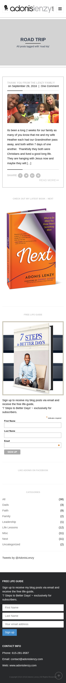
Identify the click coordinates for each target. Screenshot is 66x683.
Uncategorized (11, 544)
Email (32, 441)
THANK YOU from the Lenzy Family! (31, 82)
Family (6, 516)
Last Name (9, 431)
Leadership (9, 521)
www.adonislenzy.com (23, 665)
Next (5, 538)
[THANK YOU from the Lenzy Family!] (33, 108)
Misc (5, 533)
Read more (47, 180)
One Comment (50, 86)
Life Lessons (10, 527)
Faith (5, 510)
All (3, 499)
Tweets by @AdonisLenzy (18, 557)
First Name (9, 421)
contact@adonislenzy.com (27, 659)
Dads (5, 504)
